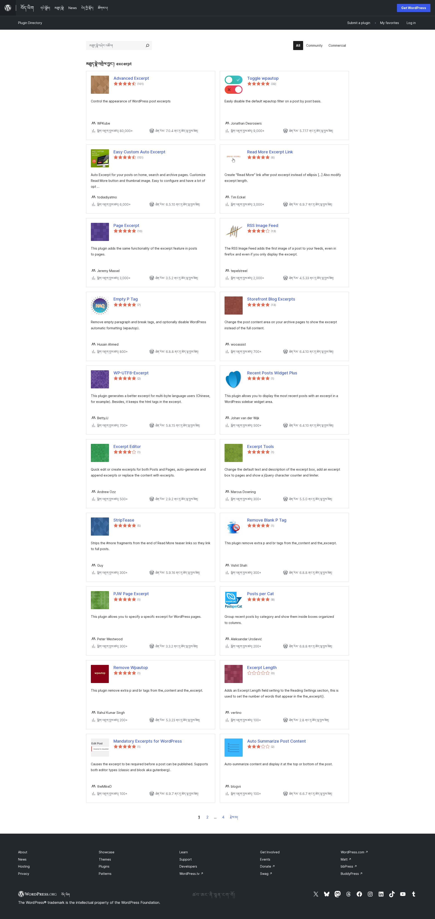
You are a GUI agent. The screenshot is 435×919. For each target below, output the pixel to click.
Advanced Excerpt (131, 78)
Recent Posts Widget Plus (272, 372)
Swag (266, 874)
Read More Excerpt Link (270, 151)
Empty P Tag (126, 299)
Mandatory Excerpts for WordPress (148, 741)
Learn (183, 852)
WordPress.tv (191, 874)
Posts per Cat (260, 593)
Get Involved (270, 852)
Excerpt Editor (127, 446)
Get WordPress (413, 8)
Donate (267, 866)
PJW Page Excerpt (131, 593)
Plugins (104, 866)
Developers (188, 866)
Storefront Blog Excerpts (271, 299)
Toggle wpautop (263, 78)
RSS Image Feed (262, 225)
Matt (346, 859)
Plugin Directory (30, 23)
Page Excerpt (126, 225)
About (22, 852)
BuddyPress (352, 874)
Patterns (105, 874)
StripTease (124, 520)
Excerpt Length (262, 667)
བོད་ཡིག (65, 894)
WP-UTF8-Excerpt (131, 372)
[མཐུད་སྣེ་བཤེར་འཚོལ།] (147, 45)
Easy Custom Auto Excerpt (139, 151)
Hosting (24, 866)
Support (185, 859)
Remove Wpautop (131, 667)
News (22, 859)
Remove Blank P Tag (266, 520)
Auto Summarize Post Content (276, 741)
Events (265, 859)
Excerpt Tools (260, 446)
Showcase (106, 852)
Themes (105, 859)
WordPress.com (354, 852)
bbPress (349, 866)
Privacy (23, 874)
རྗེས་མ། (234, 817)
